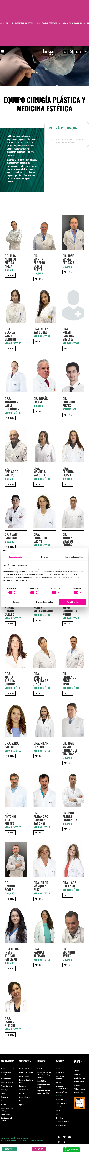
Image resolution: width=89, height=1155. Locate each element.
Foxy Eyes (3, 1101)
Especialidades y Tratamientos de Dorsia (62, 1087)
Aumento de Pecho (24, 1076)
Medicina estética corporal (6, 1073)
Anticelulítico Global (6, 1086)
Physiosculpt (4, 1097)
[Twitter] (64, 1137)
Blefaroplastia (23, 1093)
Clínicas (58, 1110)
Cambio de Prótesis (24, 1097)
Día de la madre (60, 1072)
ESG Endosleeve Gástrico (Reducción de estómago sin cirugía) (44, 1074)
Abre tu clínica (59, 1118)
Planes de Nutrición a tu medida (43, 1085)
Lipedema (21, 1104)
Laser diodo (59, 1082)
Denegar (16, 602)
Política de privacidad (79, 1089)
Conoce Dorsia (60, 1107)
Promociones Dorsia (61, 1092)
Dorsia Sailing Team (61, 1125)
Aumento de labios (6, 1078)
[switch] (33, 592)
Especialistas (59, 1095)
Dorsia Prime (59, 1099)
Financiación (77, 1074)
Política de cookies (79, 1092)
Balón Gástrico (41, 1069)
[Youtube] (69, 1137)
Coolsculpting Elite (6, 1114)
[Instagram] (59, 1141)
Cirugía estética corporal (26, 1072)
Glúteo (3, 1093)
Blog (57, 1114)
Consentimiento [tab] (15, 557)
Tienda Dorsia (59, 1069)
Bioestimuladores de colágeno (6, 1119)
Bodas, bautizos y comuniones (60, 1077)
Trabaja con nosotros (61, 1103)
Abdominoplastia (24, 1089)
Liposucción (22, 1086)
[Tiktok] (64, 1141)
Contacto (76, 1070)
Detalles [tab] (44, 557)
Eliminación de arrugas (7, 1082)
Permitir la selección (44, 602)
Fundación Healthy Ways (62, 1121)
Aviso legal (77, 1085)
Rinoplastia (22, 1101)
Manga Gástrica (41, 1081)
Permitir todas (72, 602)
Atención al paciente (79, 1078)
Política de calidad (79, 1081)
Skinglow (3, 1104)
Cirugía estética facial (25, 1069)
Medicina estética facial (7, 1069)
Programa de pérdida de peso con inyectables (43, 1091)
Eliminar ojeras (5, 1089)
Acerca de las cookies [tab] (74, 557)
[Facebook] (59, 1137)
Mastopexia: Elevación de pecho (26, 1081)
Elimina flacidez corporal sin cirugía (7, 1109)
